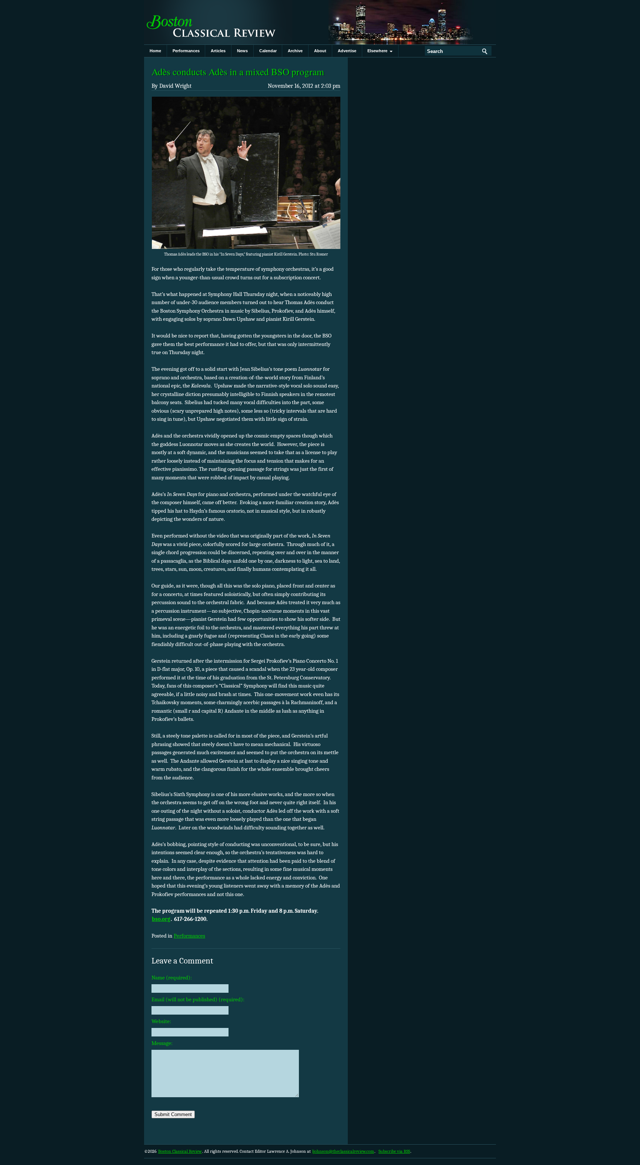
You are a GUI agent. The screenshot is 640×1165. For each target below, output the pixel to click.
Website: (161, 1021)
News (242, 51)
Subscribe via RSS (394, 1151)
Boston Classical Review (218, 22)
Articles (218, 51)
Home (155, 51)
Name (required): (171, 977)
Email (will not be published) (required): (197, 999)
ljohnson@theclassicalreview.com (343, 1151)
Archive (295, 51)
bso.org (161, 919)
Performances (186, 51)
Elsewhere (378, 51)
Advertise (347, 51)
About (320, 51)
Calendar (268, 51)
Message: (162, 1043)
